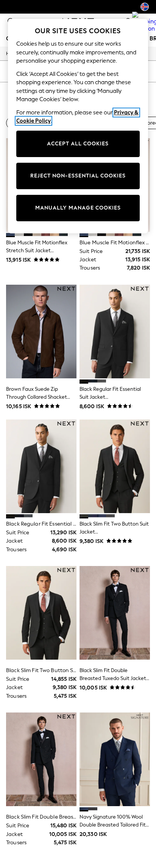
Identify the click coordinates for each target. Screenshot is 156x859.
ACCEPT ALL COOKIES (78, 143)
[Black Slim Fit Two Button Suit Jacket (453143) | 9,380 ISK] (115, 466)
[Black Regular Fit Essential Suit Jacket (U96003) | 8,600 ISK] (115, 331)
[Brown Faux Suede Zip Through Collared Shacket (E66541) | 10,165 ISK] (41, 331)
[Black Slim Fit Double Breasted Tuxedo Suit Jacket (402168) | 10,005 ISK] (115, 613)
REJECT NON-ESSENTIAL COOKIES (78, 176)
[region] (78, 126)
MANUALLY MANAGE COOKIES (78, 208)
